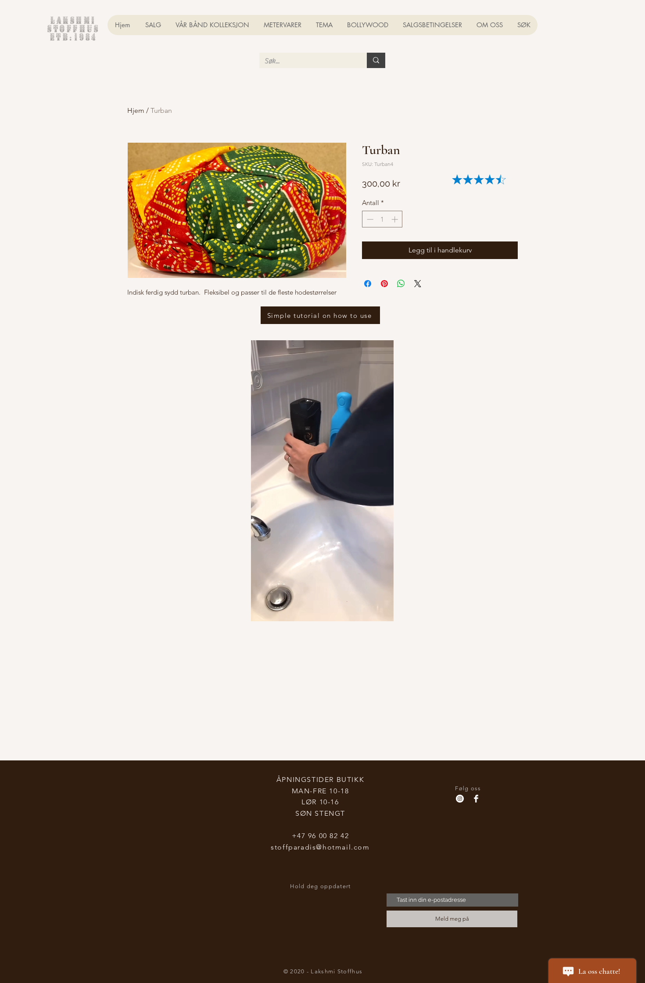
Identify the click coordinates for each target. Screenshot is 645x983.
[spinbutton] (382, 219)
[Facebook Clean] (476, 799)
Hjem (135, 110)
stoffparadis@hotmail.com (320, 847)
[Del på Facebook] (367, 283)
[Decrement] (369, 219)
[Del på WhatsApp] (401, 283)
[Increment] (395, 219)
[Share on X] (417, 283)
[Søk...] (376, 60)
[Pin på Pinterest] (384, 283)
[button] (382, 611)
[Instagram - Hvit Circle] (460, 799)
